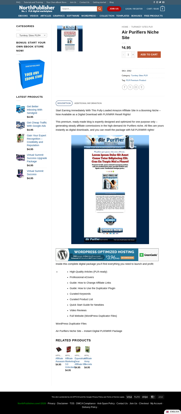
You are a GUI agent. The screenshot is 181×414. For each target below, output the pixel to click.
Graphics (59, 15)
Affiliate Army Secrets (88, 361)
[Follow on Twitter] (160, 2)
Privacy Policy (97, 397)
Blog (112, 2)
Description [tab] (64, 103)
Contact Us (84, 2)
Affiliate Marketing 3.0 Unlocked (70, 362)
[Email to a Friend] (136, 87)
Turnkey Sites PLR (142, 27)
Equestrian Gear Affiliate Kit (80, 361)
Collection (107, 15)
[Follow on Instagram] (157, 2)
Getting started (99, 2)
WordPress (88, 15)
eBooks (23, 15)
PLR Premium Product (136, 80)
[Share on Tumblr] (141, 87)
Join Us (73, 2)
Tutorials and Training (33, 2)
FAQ (18, 2)
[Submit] (99, 8)
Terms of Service (113, 397)
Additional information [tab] (88, 103)
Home (125, 27)
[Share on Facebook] (124, 87)
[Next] (91, 361)
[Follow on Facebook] (154, 2)
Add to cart (149, 54)
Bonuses (136, 15)
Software (73, 15)
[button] (134, 9)
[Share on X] (130, 87)
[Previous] (56, 361)
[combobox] (31, 35)
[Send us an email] (163, 2)
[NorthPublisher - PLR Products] (36, 9)
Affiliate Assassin (60, 360)
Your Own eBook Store (56, 2)
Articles (45, 15)
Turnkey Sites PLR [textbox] (30, 35)
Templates (122, 15)
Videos (34, 15)
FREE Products (153, 15)
